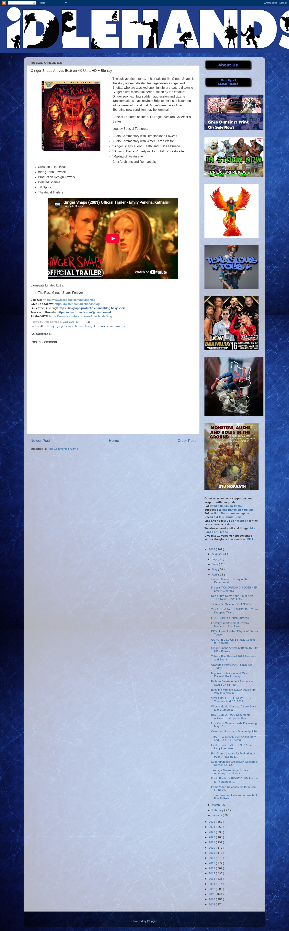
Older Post (187, 440)
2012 (212, 889)
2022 (212, 837)
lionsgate (91, 326)
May (215, 569)
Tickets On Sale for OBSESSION (231, 604)
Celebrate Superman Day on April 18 (234, 731)
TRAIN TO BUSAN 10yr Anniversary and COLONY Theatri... (233, 738)
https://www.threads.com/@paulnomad (84, 312)
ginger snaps (65, 326)
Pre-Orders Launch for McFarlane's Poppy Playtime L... (233, 755)
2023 (212, 832)
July (215, 559)
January (217, 815)
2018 (212, 857)
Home (114, 440)
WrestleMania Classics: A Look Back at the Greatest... (233, 708)
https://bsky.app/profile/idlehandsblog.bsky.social (92, 308)
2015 (212, 873)
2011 (212, 894)
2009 (212, 904)
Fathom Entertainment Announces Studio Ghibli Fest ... (232, 683)
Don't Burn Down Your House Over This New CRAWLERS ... (232, 597)
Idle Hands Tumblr (231, 517)
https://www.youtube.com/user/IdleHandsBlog (80, 316)
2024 (212, 826)
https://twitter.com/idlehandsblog (77, 304)
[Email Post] (87, 321)
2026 (212, 549)
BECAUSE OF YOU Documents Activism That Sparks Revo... (230, 716)
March (216, 804)
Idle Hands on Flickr (241, 539)
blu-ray (50, 326)
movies (104, 326)
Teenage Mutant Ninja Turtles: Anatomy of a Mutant (230, 772)
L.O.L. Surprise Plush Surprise (230, 617)
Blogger (152, 921)
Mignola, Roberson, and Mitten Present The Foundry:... (230, 675)
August (216, 554)
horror (79, 326)
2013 (212, 883)
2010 (212, 899)
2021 (212, 842)
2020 (212, 847)
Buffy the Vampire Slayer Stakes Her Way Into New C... (233, 691)
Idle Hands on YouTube (238, 509)
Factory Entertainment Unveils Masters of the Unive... (230, 625)
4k (42, 326)
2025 (212, 821)
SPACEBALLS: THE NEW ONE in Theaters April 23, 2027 (231, 700)
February (218, 810)
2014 (212, 878)
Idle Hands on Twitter (228, 506)
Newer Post (40, 440)
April (215, 574)
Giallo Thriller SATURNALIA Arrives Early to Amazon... (232, 747)
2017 (212, 863)
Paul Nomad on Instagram (231, 513)
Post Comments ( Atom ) (63, 448)
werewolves (117, 326)
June (215, 564)
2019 (212, 852)
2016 (212, 868)
